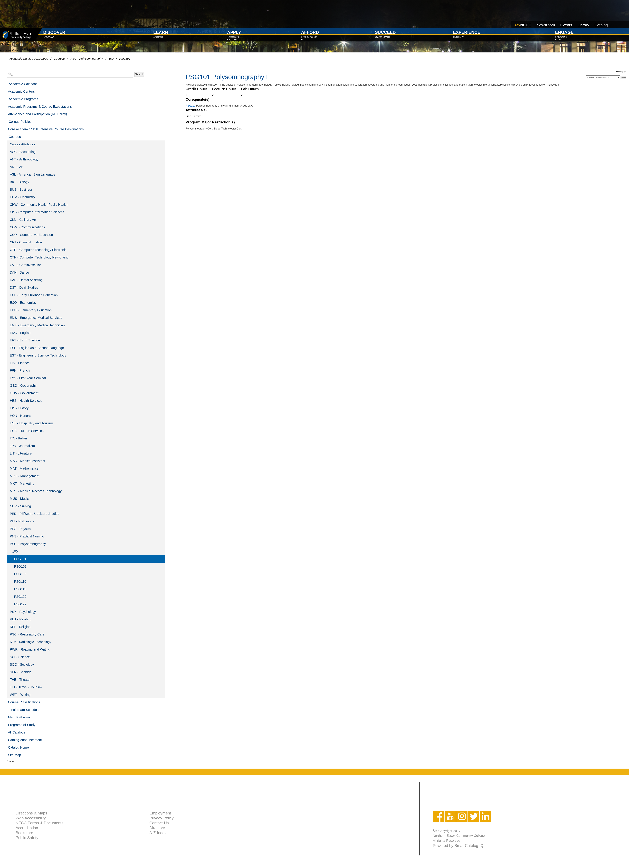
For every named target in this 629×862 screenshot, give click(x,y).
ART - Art (16, 167)
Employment (160, 813)
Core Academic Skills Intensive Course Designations (46, 129)
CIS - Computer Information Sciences (37, 212)
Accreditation (27, 828)
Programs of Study (21, 725)
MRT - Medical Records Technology (36, 491)
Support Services (382, 37)
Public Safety (27, 837)
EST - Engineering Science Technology (38, 355)
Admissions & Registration (233, 38)
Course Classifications (24, 702)
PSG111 (20, 589)
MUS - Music (19, 498)
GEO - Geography (23, 385)
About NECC (49, 37)
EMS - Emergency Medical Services (36, 317)
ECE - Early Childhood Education (34, 295)
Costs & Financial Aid (309, 38)
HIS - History (19, 408)
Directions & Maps (31, 813)
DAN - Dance (19, 272)
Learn (160, 32)
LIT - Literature (21, 453)
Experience (466, 32)
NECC (523, 25)
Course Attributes (22, 144)
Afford (310, 32)
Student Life (458, 37)
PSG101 (20, 559)
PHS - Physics (20, 529)
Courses (59, 58)
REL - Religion (20, 627)
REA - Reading (20, 619)
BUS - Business (21, 189)
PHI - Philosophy (22, 521)
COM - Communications (27, 227)
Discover (54, 32)
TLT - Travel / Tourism (26, 687)
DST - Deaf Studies (24, 287)
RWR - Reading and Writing (30, 649)
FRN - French (20, 370)
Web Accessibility (31, 818)
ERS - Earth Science (25, 340)
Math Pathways (19, 717)
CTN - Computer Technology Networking (39, 257)
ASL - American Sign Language (32, 174)
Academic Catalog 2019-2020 (28, 58)
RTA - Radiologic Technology (30, 642)
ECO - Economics (23, 302)
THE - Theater (20, 679)
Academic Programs (23, 99)
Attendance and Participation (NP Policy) (37, 114)
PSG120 (20, 596)
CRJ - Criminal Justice (26, 242)
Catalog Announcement (25, 740)
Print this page (620, 72)
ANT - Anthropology (24, 159)
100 (111, 58)
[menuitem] (86, 84)
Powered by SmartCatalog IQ (458, 845)
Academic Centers (21, 91)
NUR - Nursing (20, 506)
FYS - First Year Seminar (28, 378)
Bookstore (24, 833)
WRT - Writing (20, 694)
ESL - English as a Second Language (37, 348)
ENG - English (20, 333)
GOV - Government (24, 393)
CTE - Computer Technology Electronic (38, 250)
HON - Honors (20, 415)
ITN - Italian (18, 438)
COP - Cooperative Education (31, 235)
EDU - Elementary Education (31, 310)
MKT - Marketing (22, 483)
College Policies (20, 121)
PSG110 (20, 581)
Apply (234, 32)
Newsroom (545, 25)
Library (583, 25)
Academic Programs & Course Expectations (40, 106)
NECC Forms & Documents (39, 823)
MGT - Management (24, 476)
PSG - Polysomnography (86, 58)
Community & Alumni (561, 38)
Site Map (14, 755)
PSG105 (20, 574)
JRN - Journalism (22, 446)
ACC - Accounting (23, 152)
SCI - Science (20, 657)
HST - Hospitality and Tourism (31, 423)
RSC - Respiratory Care (27, 634)
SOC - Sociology (22, 664)
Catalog (601, 25)
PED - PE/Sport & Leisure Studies (34, 513)
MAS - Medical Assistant (27, 461)
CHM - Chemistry (22, 197)
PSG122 (20, 604)
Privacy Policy (161, 818)
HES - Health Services (26, 400)
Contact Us (159, 823)
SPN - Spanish (20, 672)
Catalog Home (18, 747)
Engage (564, 32)
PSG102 (20, 566)
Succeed (385, 32)
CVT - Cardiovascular (25, 265)
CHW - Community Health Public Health (38, 204)
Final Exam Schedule (24, 710)
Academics (158, 37)
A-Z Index (157, 833)
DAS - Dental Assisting (26, 280)
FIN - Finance (20, 363)
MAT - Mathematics (24, 468)
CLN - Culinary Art (23, 219)
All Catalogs (16, 732)
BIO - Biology (19, 182)
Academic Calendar (23, 84)
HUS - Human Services (27, 431)
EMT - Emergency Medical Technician (37, 325)
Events (566, 25)
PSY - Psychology (23, 612)
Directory (157, 828)
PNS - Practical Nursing (27, 536)
